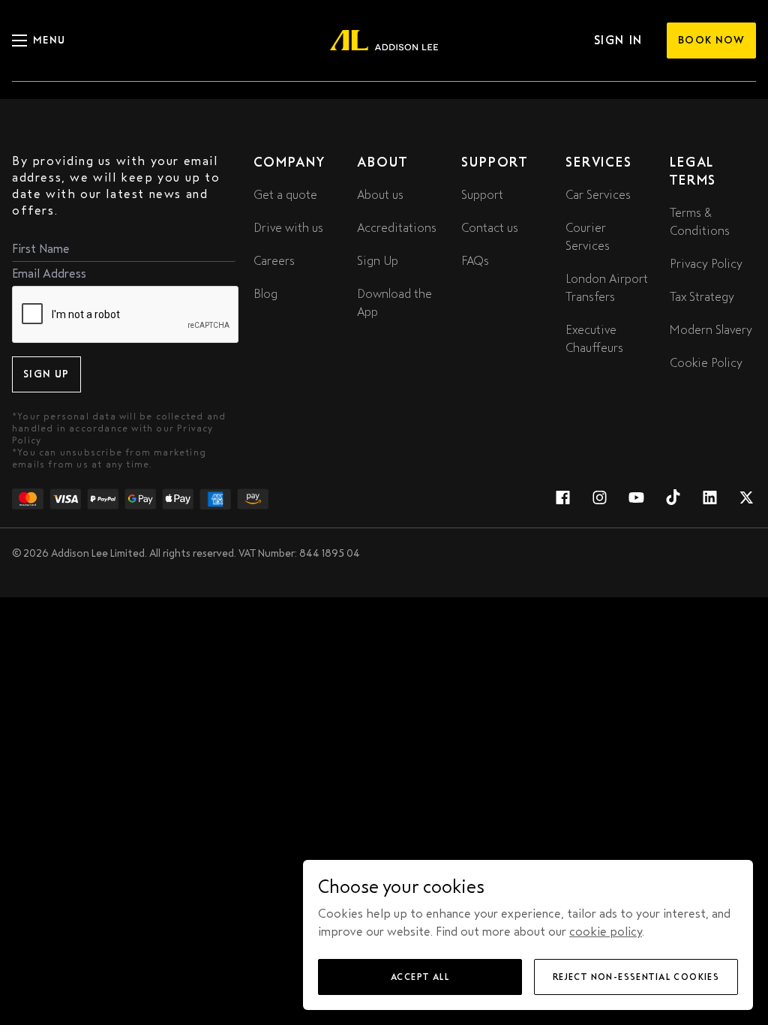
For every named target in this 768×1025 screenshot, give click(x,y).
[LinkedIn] (709, 498)
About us (380, 194)
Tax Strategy (702, 296)
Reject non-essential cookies (636, 977)
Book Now (711, 40)
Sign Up (46, 374)
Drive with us (288, 227)
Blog (266, 293)
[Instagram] (599, 498)
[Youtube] (636, 498)
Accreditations (396, 227)
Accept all (420, 977)
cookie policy (605, 931)
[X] (746, 498)
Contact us (489, 227)
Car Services (598, 194)
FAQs (475, 260)
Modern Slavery (711, 329)
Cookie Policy (706, 362)
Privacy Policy (706, 263)
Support (482, 194)
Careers (274, 260)
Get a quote (285, 194)
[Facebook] (563, 498)
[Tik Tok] (673, 498)
